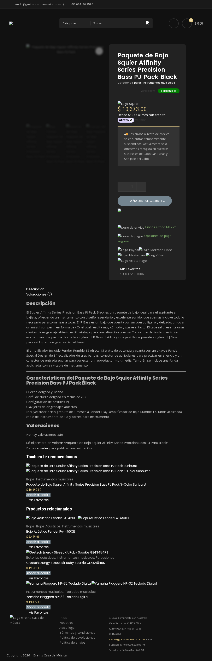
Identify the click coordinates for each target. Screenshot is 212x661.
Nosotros (66, 622)
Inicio (63, 617)
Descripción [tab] (35, 289)
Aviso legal (67, 627)
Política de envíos (72, 642)
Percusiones (105, 557)
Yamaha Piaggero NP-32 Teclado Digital (57, 597)
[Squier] (128, 103)
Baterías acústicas (40, 557)
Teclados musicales (80, 592)
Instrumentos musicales (159, 82)
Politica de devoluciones (77, 637)
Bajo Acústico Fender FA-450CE (50, 531)
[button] (38, 495)
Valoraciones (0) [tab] (39, 294)
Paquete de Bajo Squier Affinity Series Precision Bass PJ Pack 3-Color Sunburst (86, 484)
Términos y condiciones (77, 632)
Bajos (138, 82)
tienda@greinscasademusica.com (127, 639)
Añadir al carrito (148, 200)
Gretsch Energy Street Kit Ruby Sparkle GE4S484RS (65, 563)
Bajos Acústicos (48, 526)
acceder (42, 448)
